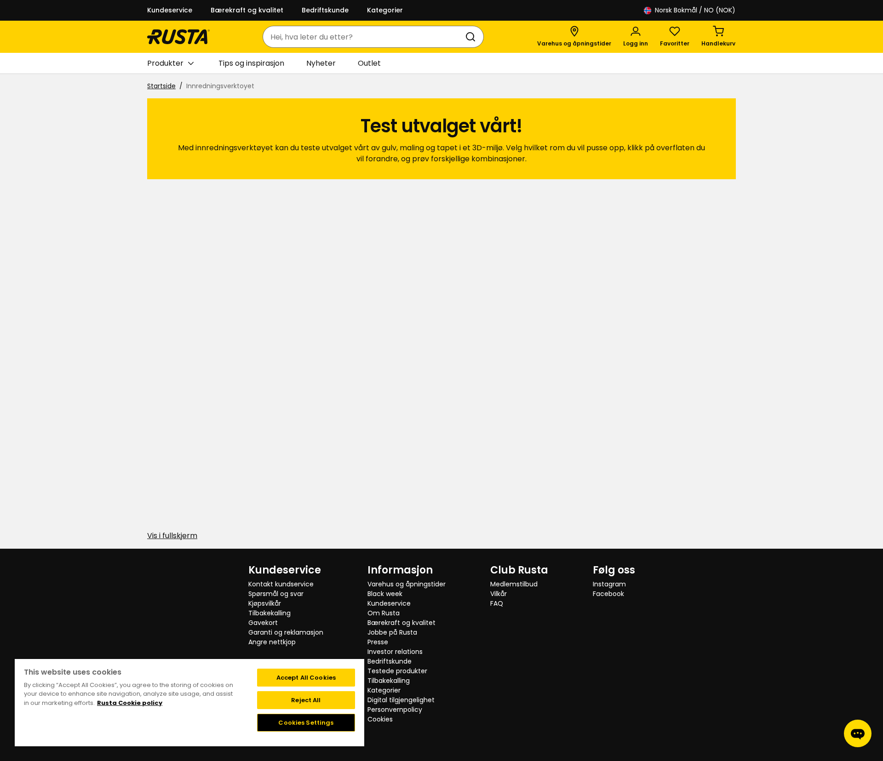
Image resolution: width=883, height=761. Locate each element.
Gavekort (263, 622)
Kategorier (385, 10)
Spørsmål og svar (276, 593)
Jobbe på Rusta (392, 632)
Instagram (609, 584)
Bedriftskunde (325, 10)
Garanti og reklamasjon (285, 632)
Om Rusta (383, 613)
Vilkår (498, 593)
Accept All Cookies (306, 677)
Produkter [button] (165, 63)
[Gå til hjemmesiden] (178, 36)
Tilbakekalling (269, 613)
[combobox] (364, 37)
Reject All (306, 700)
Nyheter (321, 63)
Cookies (380, 719)
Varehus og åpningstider (406, 584)
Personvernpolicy (394, 709)
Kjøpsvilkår (264, 603)
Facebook (608, 593)
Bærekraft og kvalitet (247, 10)
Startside (161, 86)
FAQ (496, 603)
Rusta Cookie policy (129, 703)
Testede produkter (397, 671)
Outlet (369, 63)
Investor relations (395, 651)
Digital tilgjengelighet (401, 699)
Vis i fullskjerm (172, 535)
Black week (384, 593)
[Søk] (472, 37)
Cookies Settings (305, 722)
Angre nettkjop (272, 642)
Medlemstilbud (514, 584)
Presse (377, 642)
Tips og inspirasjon (251, 63)
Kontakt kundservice (281, 584)
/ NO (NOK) (695, 10)
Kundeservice (169, 10)
